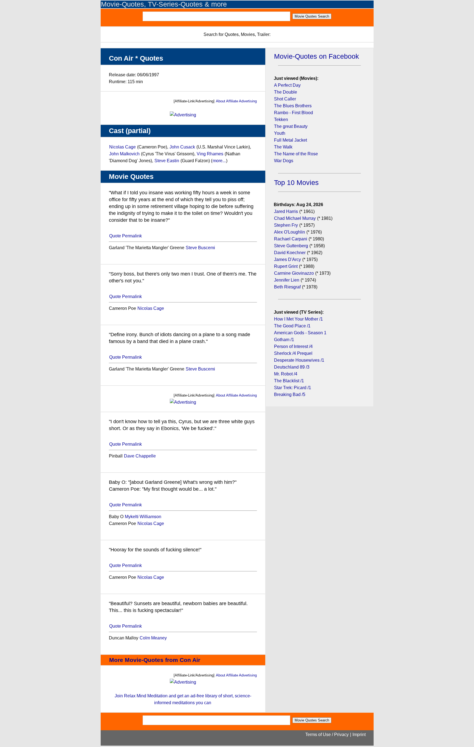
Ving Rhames (210, 153)
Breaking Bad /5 (289, 394)
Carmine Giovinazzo (294, 273)
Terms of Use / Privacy (327, 734)
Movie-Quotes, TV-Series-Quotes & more (164, 4)
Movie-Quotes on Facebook (316, 56)
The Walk (283, 147)
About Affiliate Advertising (236, 101)
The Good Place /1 (292, 326)
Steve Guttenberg (291, 245)
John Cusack (182, 147)
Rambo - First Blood (293, 112)
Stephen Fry (286, 225)
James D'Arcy (287, 259)
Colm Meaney (153, 638)
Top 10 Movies (296, 182)
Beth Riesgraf (287, 287)
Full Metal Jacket (290, 140)
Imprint (359, 734)
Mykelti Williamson (143, 516)
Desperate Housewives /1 (299, 360)
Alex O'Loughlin (289, 232)
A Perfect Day (287, 85)
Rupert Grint (286, 266)
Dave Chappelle (140, 456)
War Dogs (283, 160)
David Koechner (290, 252)
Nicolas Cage (122, 147)
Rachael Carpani (290, 239)
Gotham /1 (284, 339)
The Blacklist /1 (289, 380)
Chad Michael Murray (295, 218)
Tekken (281, 119)
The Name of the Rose (296, 153)
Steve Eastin (166, 160)
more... (219, 160)
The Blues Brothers (293, 105)
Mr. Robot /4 (285, 374)
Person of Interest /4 (293, 346)
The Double (285, 92)
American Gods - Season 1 (300, 332)
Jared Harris (286, 211)
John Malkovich (124, 153)
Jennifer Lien (286, 280)
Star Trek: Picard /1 (292, 387)
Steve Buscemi (200, 247)
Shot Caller (285, 99)
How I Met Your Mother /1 (298, 319)
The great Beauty (290, 126)
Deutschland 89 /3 (291, 367)
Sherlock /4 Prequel (293, 353)
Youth (279, 133)
